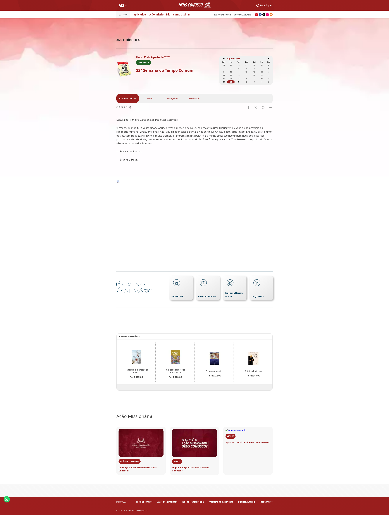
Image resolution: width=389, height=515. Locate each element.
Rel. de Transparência (193, 501)
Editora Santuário (242, 15)
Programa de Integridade (221, 501)
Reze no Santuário (222, 15)
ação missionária (159, 14)
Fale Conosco (266, 501)
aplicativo (139, 14)
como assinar (181, 14)
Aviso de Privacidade (167, 501)
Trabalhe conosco (144, 501)
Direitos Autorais (246, 501)
